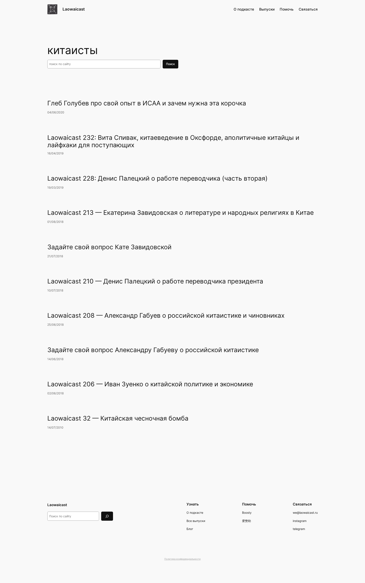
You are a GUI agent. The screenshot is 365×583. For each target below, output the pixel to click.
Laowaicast (74, 9)
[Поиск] (107, 516)
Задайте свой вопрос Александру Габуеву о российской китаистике (153, 350)
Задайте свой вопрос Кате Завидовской (109, 247)
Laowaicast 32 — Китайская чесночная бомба (117, 418)
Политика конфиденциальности (182, 558)
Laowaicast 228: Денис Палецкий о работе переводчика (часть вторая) (157, 178)
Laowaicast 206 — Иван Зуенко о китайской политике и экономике (150, 384)
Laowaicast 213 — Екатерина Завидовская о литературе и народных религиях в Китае (180, 212)
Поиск (170, 64)
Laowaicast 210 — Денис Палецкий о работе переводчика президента (155, 281)
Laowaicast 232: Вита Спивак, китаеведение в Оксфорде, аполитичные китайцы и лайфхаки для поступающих (173, 141)
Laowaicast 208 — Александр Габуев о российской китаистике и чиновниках (166, 315)
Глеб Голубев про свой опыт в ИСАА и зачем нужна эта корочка (146, 103)
